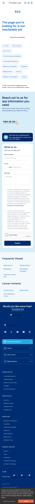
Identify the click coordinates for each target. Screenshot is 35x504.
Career (9, 348)
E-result (5, 46)
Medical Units (7, 71)
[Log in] (28, 3)
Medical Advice (12, 361)
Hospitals (24, 66)
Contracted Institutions (10, 61)
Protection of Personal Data (15, 205)
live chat (16, 137)
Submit (17, 243)
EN (31, 2)
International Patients (14, 341)
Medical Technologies (10, 77)
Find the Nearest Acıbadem (12, 56)
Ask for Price (11, 355)
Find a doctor (16, 46)
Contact (24, 77)
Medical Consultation (10, 66)
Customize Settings (9, 501)
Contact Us (18, 309)
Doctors (18, 71)
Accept (26, 501)
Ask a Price (6, 51)
